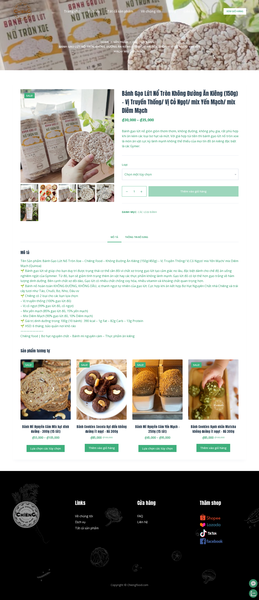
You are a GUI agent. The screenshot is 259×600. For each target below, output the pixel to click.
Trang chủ (72, 11)
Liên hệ (189, 11)
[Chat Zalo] (253, 593)
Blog (172, 11)
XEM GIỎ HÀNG (234, 11)
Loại (125, 164)
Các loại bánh (147, 212)
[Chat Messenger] (253, 583)
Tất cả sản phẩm (120, 11)
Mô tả (114, 237)
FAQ (140, 516)
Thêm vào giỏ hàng (193, 191)
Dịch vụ (94, 11)
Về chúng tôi (151, 11)
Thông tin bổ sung (136, 237)
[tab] (114, 237)
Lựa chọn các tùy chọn (45, 448)
